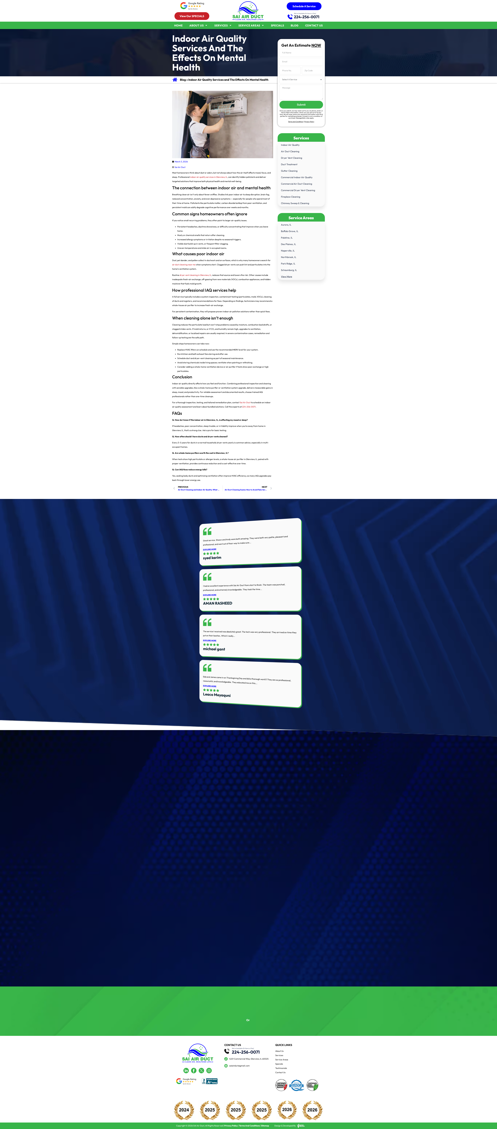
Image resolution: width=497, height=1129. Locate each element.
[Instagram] (209, 1070)
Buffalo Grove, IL (289, 231)
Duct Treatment (289, 164)
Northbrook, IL (288, 257)
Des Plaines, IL (288, 244)
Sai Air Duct (245, 402)
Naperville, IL (288, 250)
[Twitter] (201, 1070)
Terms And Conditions (249, 1125)
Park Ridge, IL (288, 263)
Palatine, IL (287, 237)
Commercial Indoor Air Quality (296, 177)
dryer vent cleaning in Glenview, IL (195, 275)
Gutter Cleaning (289, 170)
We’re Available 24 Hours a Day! (305, 13)
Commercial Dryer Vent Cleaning (298, 190)
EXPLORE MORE (209, 549)
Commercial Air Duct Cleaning (296, 183)
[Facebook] (193, 1070)
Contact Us (314, 25)
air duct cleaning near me (184, 264)
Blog (294, 25)
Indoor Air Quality (290, 144)
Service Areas (249, 25)
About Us (196, 25)
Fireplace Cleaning (290, 196)
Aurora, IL (286, 224)
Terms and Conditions (295, 122)
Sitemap (265, 1125)
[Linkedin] (186, 1070)
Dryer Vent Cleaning (291, 157)
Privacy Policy (309, 122)
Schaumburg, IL (289, 270)
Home (178, 25)
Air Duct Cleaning (290, 151)
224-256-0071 (306, 16)
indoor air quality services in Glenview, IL (208, 177)
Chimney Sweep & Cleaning (295, 203)
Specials (277, 25)
